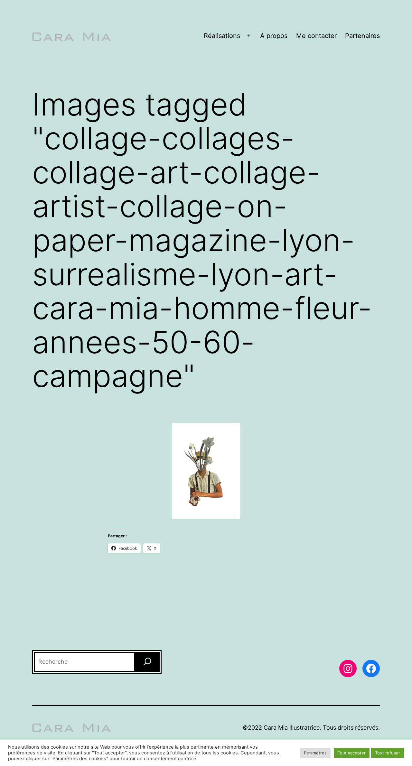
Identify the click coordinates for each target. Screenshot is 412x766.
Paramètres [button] (315, 752)
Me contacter (316, 36)
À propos (273, 36)
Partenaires (362, 36)
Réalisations (222, 36)
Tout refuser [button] (387, 752)
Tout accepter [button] (352, 752)
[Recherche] (147, 662)
